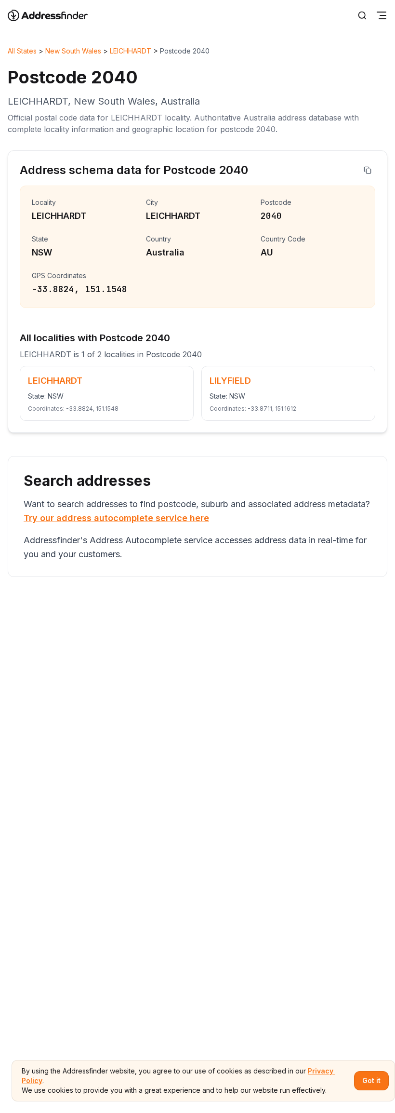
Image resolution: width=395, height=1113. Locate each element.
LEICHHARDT (130, 51)
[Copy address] (367, 170)
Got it (371, 1080)
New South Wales (73, 51)
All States (22, 51)
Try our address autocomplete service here (116, 518)
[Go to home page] (54, 15)
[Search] (362, 15)
